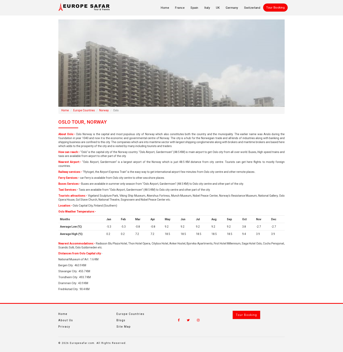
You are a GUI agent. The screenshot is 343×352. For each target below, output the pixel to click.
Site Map (124, 326)
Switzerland (252, 8)
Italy (207, 8)
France (180, 8)
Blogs (121, 320)
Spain (194, 8)
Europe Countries (84, 110)
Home (165, 8)
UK (218, 8)
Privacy (64, 326)
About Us (65, 320)
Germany (232, 8)
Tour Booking (275, 7)
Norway (104, 110)
